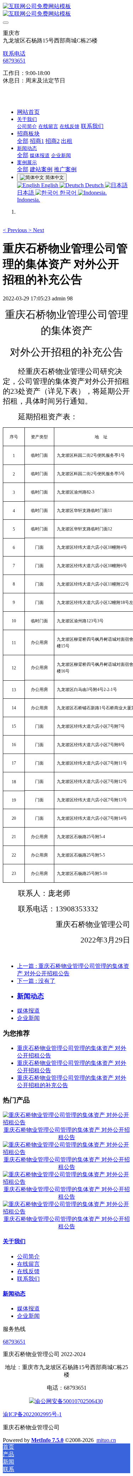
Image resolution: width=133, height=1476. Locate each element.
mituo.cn (106, 1440)
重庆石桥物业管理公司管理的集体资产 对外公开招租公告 (67, 1133)
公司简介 (28, 1256)
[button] (15, 230)
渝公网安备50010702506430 (69, 1401)
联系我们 (28, 1279)
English (50, 185)
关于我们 (14, 1241)
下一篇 (36, 981)
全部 (22, 141)
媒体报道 (28, 1011)
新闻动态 (14, 1294)
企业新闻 (28, 1018)
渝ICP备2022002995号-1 (32, 1414)
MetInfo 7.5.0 (47, 1440)
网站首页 (28, 112)
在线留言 (28, 1264)
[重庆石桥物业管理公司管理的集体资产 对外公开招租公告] (66, 1122)
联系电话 (14, 54)
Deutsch (94, 185)
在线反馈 (28, 1271)
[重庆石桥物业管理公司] (66, 10)
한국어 (68, 193)
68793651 (14, 61)
